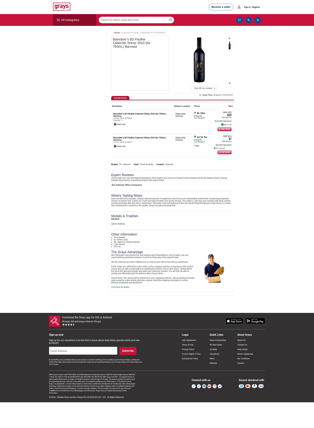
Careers (240, 363)
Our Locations (243, 358)
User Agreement (189, 340)
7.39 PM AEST (227, 95)
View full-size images (203, 88)
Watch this (121, 124)
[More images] (229, 38)
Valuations (214, 354)
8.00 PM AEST (199, 118)
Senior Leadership (245, 354)
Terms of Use (187, 345)
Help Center (242, 349)
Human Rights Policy (191, 354)
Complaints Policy (190, 358)
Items (212, 358)
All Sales (213, 349)
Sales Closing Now (218, 340)
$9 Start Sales (216, 345)
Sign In (252, 7)
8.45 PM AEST (199, 142)
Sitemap (213, 363)
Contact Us (242, 345)
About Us (241, 340)
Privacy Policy (188, 349)
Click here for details (120, 287)
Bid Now (225, 129)
